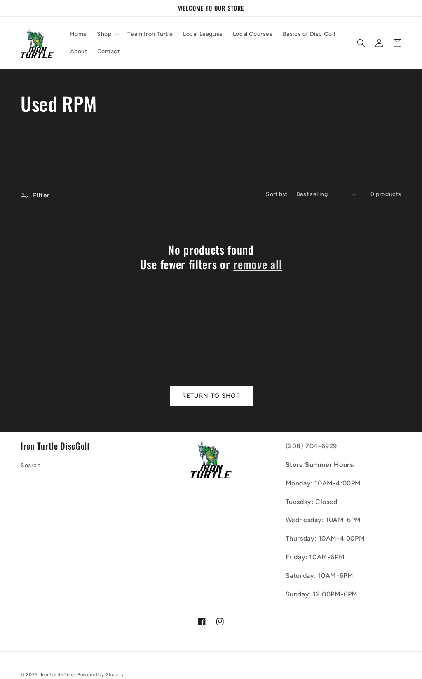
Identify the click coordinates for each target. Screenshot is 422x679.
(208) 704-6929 (311, 446)
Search (31, 465)
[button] (107, 34)
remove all (257, 264)
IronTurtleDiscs (58, 674)
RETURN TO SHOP (211, 396)
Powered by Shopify (100, 674)
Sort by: (277, 194)
